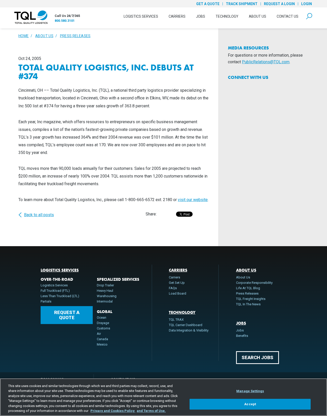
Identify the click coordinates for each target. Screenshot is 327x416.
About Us (257, 16)
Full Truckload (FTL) (55, 291)
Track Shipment (242, 4)
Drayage (103, 323)
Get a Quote (207, 4)
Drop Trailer (105, 285)
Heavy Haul (105, 291)
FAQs (173, 288)
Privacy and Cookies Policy (112, 411)
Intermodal (105, 301)
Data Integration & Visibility (188, 330)
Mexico (102, 344)
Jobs (200, 16)
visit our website (193, 199)
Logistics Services (141, 16)
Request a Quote (66, 315)
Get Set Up (177, 283)
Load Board (177, 293)
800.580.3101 (65, 21)
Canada (102, 339)
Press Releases (75, 36)
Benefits (242, 336)
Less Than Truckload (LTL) (60, 296)
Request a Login (279, 4)
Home (23, 36)
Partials (46, 301)
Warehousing (106, 296)
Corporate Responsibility (254, 283)
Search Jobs (257, 357)
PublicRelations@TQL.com (265, 61)
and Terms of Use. (151, 411)
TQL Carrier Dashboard (185, 325)
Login (306, 4)
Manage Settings (250, 391)
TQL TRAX (176, 319)
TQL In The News (248, 304)
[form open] (309, 16)
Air (99, 334)
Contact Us (287, 16)
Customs (103, 328)
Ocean (101, 317)
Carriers (177, 16)
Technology (227, 16)
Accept (250, 404)
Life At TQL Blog (248, 288)
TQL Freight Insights (250, 299)
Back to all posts (39, 215)
